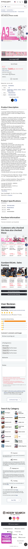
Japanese (10, 195)
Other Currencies (5, 70)
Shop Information (20, 540)
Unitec (19, 89)
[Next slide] (27, 34)
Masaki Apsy (10, 89)
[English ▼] (15, 2)
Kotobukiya (11, 85)
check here (23, 464)
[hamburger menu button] (25, 2)
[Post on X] (12, 100)
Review (4, 365)
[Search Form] (22, 2)
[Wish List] (17, 2)
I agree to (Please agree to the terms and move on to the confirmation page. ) (14, 392)
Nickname (5, 357)
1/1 (9, 87)
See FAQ (13, 500)
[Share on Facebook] (15, 100)
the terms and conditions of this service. (14, 391)
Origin (12, 91)
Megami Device (11, 92)
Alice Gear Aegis (12, 94)
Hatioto (15, 89)
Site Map (20, 543)
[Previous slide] (1, 34)
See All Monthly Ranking (14, 294)
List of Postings (8, 307)
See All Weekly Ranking (14, 291)
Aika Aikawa (4, 190)
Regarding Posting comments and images (17, 310)
